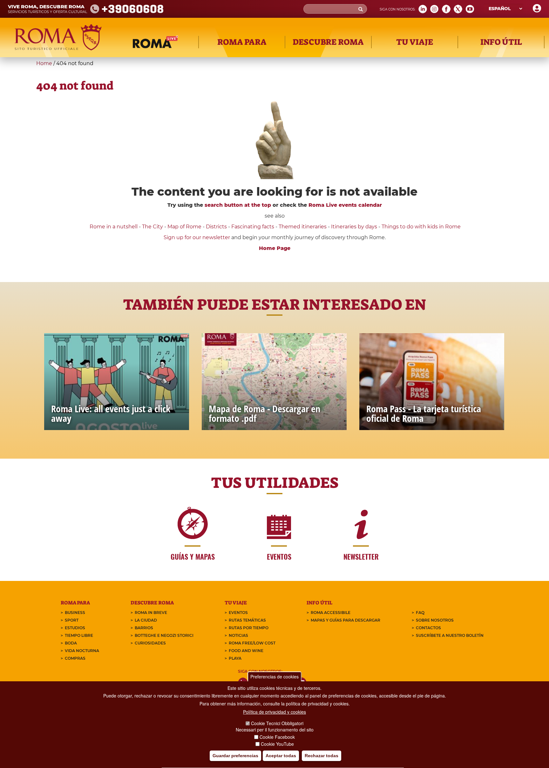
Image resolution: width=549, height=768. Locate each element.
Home (44, 63)
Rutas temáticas (247, 620)
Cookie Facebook (277, 737)
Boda (71, 643)
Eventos (238, 612)
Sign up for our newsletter (197, 237)
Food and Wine (246, 650)
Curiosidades (150, 643)
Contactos (428, 627)
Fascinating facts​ (252, 227)
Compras (75, 658)
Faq (420, 612)
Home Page (274, 248)
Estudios (75, 627)
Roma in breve (151, 612)
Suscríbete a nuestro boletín (450, 635)
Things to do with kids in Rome (421, 227)
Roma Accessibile (330, 612)
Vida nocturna (82, 650)
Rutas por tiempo (248, 627)
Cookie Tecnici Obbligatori (277, 723)
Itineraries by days (354, 227)
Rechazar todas (321, 755)
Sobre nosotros (435, 620)
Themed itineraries (303, 227)
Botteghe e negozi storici (164, 635)
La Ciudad (146, 620)
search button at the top (238, 205)
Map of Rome (184, 227)
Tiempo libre (79, 635)
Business (75, 612)
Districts (216, 227)
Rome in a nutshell (114, 227)
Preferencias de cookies (274, 676)
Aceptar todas (281, 755)
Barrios (144, 627)
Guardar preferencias (235, 755)
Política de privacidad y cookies (274, 712)
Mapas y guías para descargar (345, 620)
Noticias (238, 635)
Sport (71, 620)
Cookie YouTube (277, 744)
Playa (235, 658)
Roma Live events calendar (345, 205)
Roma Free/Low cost (252, 643)
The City (152, 227)
